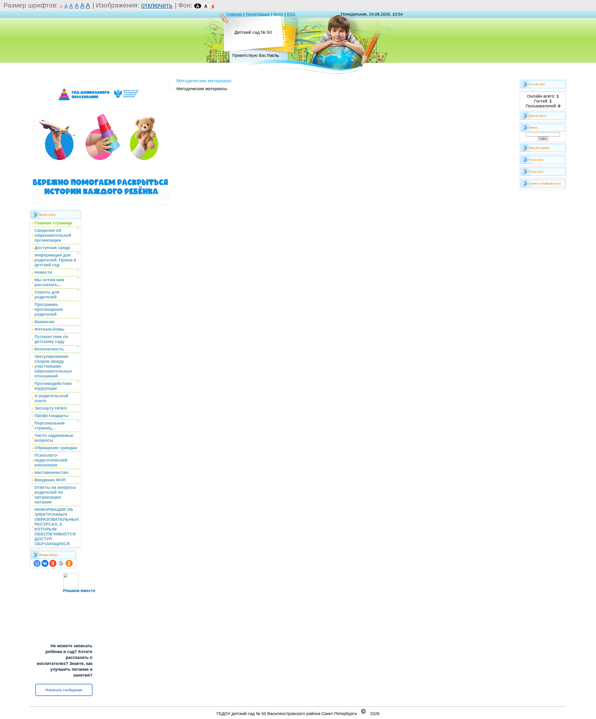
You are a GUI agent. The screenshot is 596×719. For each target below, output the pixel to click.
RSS (291, 14)
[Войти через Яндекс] (52, 563)
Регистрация (258, 14)
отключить (157, 5)
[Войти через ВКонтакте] (44, 563)
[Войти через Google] (61, 563)
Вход (278, 14)
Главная (234, 14)
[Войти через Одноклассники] (69, 563)
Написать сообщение (63, 690)
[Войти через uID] (37, 563)
